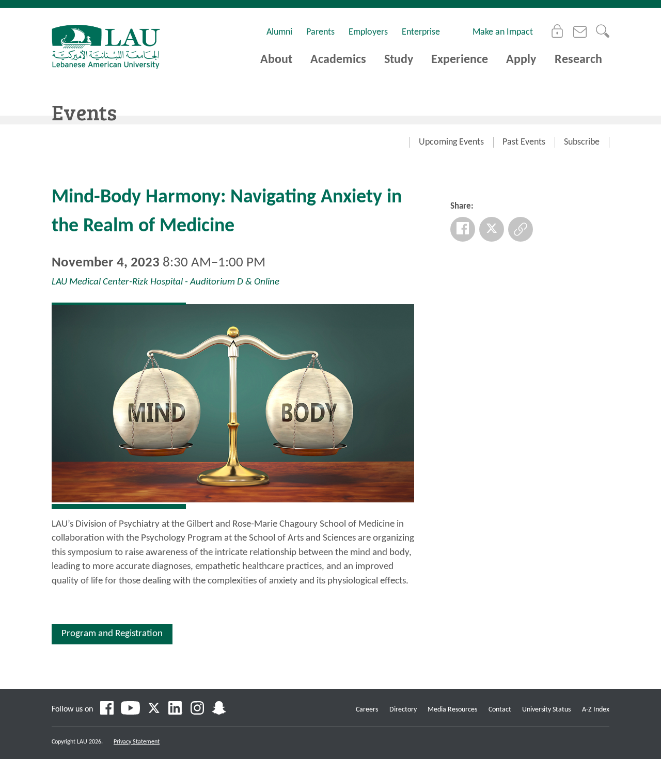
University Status (546, 710)
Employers (368, 32)
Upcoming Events (451, 142)
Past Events (523, 142)
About (276, 60)
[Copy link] (520, 229)
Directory (403, 710)
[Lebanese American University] (106, 46)
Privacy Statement (137, 742)
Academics (338, 60)
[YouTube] (130, 709)
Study (398, 60)
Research (578, 60)
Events (84, 111)
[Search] (602, 31)
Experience (459, 60)
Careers (367, 710)
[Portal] (557, 31)
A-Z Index (595, 710)
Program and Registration (112, 634)
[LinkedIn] (175, 709)
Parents (320, 32)
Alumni (279, 32)
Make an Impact (503, 32)
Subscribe (582, 142)
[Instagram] (197, 709)
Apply (521, 60)
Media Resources (452, 710)
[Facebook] (462, 229)
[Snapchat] (219, 709)
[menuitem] (451, 142)
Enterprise (421, 32)
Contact (500, 710)
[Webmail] (580, 31)
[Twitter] (491, 229)
